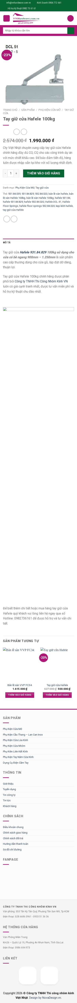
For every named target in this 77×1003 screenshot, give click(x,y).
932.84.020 (41, 193)
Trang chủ (10, 109)
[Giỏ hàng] (70, 18)
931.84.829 (28, 193)
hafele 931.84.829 (13, 201)
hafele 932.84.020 (34, 201)
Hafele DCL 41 (53, 201)
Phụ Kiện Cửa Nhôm (14, 745)
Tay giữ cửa (42, 187)
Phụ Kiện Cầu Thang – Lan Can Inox (23, 734)
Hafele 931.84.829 (33, 252)
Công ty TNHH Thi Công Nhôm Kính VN (41, 281)
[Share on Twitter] (14, 219)
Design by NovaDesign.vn (45, 997)
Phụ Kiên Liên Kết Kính (15, 751)
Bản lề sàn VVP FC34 (20, 685)
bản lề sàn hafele (58, 193)
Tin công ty (9, 794)
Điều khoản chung (13, 827)
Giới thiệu (8, 783)
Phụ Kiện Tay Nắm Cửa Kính (18, 757)
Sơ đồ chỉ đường (12, 849)
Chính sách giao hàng (15, 832)
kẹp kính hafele (64, 205)
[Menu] (6, 18)
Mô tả (6, 242)
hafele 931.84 (62, 197)
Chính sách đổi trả (13, 838)
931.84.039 (14, 193)
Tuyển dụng (9, 789)
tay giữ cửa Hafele (13, 209)
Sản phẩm (28, 109)
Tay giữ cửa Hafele (57, 685)
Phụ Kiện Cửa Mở (49, 109)
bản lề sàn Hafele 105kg (40, 197)
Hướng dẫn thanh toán (15, 843)
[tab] (38, 242)
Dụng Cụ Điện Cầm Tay (15, 762)
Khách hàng (9, 806)
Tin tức (7, 800)
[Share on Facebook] (6, 219)
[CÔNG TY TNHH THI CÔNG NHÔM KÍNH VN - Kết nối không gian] (38, 18)
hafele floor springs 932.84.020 (37, 205)
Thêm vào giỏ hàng (43, 173)
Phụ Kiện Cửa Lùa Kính (15, 740)
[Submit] (70, 30)
